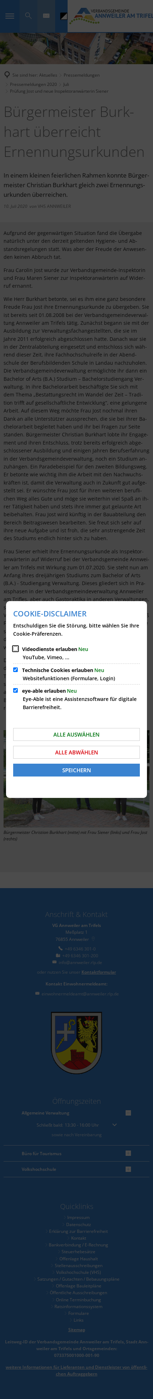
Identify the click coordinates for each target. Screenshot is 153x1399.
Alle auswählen (76, 734)
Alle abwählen (76, 752)
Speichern (76, 770)
